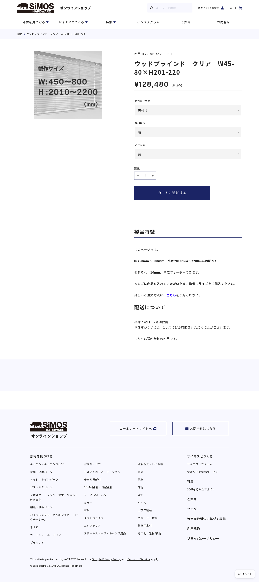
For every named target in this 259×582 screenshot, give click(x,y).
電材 (141, 479)
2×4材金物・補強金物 (98, 487)
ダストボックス (94, 518)
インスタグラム (148, 22)
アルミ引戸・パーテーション (102, 472)
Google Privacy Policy (106, 559)
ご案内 (186, 22)
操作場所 (140, 123)
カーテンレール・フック (45, 535)
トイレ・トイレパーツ (44, 479)
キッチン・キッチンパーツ (47, 464)
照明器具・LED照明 (150, 464)
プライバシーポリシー (203, 538)
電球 (141, 472)
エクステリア (92, 525)
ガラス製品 (145, 510)
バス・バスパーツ (41, 487)
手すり (34, 527)
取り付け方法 (142, 101)
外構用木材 (145, 525)
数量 (137, 168)
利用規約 (193, 528)
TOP (19, 34)
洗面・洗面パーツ (41, 472)
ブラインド (37, 542)
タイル (142, 502)
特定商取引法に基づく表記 (206, 518)
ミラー (88, 502)
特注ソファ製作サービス (202, 472)
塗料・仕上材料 (148, 518)
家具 (87, 510)
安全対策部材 (92, 479)
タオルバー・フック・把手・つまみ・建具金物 (54, 497)
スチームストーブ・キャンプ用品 (105, 533)
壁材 (141, 495)
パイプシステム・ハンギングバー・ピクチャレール (54, 517)
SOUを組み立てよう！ (201, 489)
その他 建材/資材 (150, 533)
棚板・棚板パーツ (41, 507)
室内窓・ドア (92, 464)
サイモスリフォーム (200, 464)
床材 (141, 487)
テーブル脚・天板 (95, 495)
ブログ (192, 509)
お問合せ (223, 22)
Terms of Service (138, 559)
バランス (140, 144)
